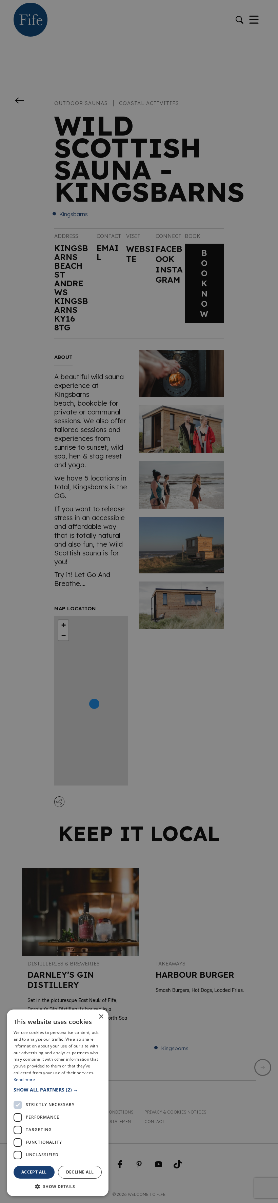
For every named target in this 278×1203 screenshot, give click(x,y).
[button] (58, 1089)
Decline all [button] (80, 1172)
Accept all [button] (34, 1172)
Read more (24, 1079)
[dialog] (139, 601)
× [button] (100, 1016)
